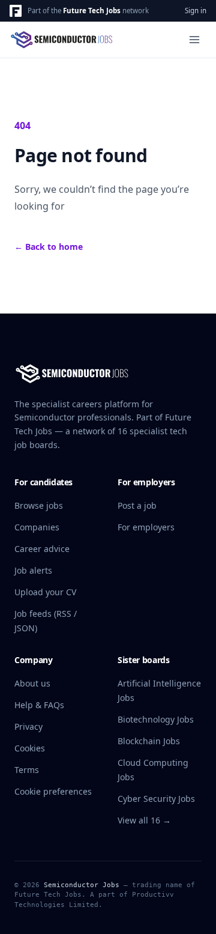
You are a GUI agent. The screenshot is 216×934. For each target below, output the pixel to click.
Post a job (137, 505)
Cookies (29, 748)
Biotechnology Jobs (156, 719)
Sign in (195, 10)
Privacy (28, 726)
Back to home (48, 246)
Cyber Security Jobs (156, 798)
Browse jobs (38, 505)
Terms (26, 769)
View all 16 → (144, 820)
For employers (146, 527)
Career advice (42, 548)
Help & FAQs (39, 705)
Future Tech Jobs (92, 10)
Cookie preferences (53, 791)
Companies (36, 527)
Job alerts (33, 570)
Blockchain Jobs (149, 741)
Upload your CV (45, 592)
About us (32, 683)
